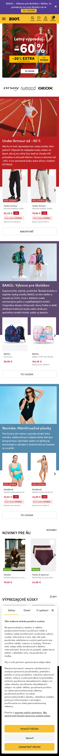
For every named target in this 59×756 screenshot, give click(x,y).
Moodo (7, 574)
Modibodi (8, 489)
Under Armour (10, 205)
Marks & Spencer (40, 574)
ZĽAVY (53, 596)
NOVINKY (51, 529)
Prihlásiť (45, 20)
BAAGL (7, 353)
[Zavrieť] (55, 7)
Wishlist (39, 20)
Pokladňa (53, 18)
